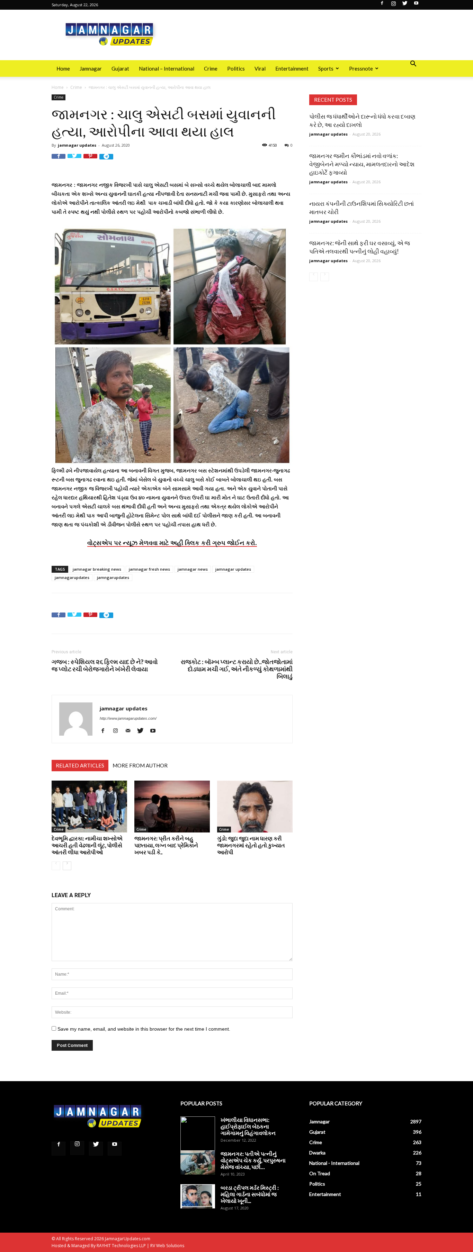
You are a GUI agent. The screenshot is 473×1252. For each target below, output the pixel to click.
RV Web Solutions (167, 1246)
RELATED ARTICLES (80, 765)
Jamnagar (91, 68)
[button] (413, 64)
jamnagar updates (77, 145)
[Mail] (130, 730)
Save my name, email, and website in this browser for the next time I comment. (143, 1029)
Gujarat (120, 68)
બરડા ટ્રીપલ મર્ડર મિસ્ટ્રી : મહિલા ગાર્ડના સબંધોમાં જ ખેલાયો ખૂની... (250, 1194)
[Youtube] (416, 5)
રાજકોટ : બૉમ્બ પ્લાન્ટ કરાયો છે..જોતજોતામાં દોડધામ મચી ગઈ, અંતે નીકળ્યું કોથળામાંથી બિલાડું (237, 669)
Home (63, 68)
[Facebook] (382, 5)
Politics (236, 68)
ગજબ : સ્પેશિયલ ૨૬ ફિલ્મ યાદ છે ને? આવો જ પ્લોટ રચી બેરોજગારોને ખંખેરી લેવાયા (105, 665)
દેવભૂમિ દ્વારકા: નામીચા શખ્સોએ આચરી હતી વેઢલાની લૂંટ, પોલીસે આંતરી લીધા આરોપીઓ (87, 845)
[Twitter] (405, 5)
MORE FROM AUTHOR (140, 765)
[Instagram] (393, 5)
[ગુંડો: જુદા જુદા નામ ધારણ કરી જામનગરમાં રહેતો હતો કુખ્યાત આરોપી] (255, 806)
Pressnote (361, 68)
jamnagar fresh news (149, 569)
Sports (325, 68)
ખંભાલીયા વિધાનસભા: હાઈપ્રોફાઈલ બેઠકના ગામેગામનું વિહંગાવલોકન (248, 1126)
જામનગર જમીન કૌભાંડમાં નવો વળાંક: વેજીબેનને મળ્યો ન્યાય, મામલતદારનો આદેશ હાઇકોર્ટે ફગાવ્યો (361, 164)
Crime (210, 68)
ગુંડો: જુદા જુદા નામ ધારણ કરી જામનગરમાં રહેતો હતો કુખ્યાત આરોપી (251, 845)
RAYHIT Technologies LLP (121, 1246)
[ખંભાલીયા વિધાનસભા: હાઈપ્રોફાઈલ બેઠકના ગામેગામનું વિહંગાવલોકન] (197, 1133)
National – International (166, 68)
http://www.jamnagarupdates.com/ (128, 718)
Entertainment (292, 68)
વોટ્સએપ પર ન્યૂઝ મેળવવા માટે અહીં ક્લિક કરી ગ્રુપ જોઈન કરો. (172, 542)
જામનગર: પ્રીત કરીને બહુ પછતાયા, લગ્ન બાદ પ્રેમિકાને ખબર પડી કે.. (166, 845)
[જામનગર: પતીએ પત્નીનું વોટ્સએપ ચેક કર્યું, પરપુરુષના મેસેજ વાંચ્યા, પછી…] (197, 1162)
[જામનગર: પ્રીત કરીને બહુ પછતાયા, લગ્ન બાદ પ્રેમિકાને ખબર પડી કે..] (172, 806)
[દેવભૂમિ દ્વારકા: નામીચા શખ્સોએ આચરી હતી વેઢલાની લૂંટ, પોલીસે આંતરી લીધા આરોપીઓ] (89, 806)
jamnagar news (193, 569)
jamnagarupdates (72, 577)
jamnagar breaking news (97, 569)
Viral (260, 68)
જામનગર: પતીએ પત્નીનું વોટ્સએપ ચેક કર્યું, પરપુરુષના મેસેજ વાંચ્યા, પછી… (253, 1160)
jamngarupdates (113, 577)
